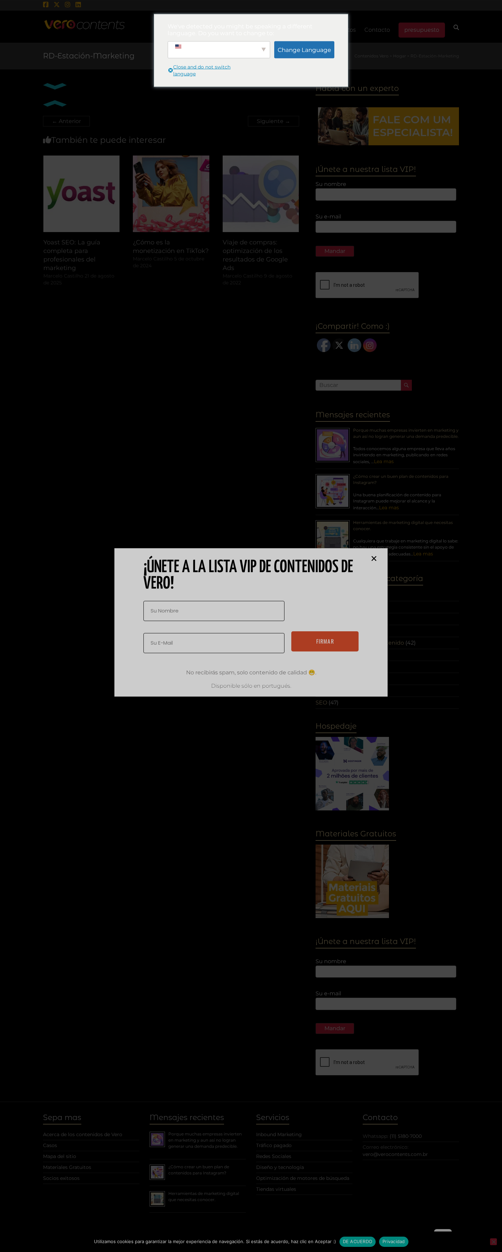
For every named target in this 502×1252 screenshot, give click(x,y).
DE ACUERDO (358, 1241)
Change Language (304, 49)
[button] (374, 558)
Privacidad (393, 1241)
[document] (251, 626)
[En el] (493, 1241)
